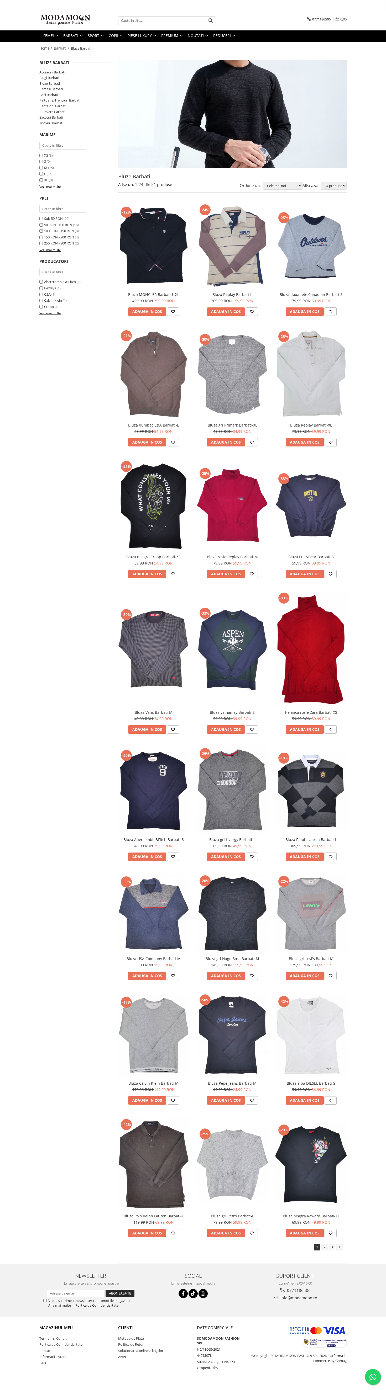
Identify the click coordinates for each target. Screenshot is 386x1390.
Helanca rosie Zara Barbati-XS (311, 712)
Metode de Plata (131, 1338)
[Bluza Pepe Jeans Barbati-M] (232, 1035)
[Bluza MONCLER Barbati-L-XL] (153, 246)
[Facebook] (183, 1293)
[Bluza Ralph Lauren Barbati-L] (311, 790)
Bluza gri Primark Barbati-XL (232, 425)
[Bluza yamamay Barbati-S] (232, 649)
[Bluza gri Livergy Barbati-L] (232, 790)
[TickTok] (193, 1293)
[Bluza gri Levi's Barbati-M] (311, 914)
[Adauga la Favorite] (173, 311)
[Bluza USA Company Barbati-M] (153, 914)
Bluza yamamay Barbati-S (232, 712)
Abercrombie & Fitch (60, 281)
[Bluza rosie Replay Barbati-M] (232, 506)
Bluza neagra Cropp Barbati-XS (153, 556)
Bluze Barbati (49, 83)
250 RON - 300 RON (59, 243)
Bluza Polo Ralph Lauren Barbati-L (154, 1215)
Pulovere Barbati (52, 111)
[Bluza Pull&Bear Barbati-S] (311, 506)
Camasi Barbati (51, 89)
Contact (45, 1350)
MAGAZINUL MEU (56, 1327)
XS (46, 155)
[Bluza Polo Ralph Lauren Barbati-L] (153, 1164)
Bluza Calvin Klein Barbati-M (153, 1083)
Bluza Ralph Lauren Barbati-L (311, 839)
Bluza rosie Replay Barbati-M (232, 556)
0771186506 (298, 1290)
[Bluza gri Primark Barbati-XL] (232, 375)
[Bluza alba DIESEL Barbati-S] (311, 1036)
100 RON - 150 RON (59, 230)
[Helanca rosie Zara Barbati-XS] (311, 649)
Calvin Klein (53, 300)
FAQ (42, 1363)
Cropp (49, 306)
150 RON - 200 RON (59, 237)
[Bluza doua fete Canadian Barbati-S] (311, 246)
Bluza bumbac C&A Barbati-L (153, 425)
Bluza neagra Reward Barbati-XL (311, 1215)
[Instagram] (203, 1293)
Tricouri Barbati (51, 123)
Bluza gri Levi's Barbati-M (311, 958)
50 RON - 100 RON (58, 224)
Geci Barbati (48, 94)
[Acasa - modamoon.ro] (65, 20)
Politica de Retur (131, 1344)
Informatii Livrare (52, 1356)
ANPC (122, 1356)
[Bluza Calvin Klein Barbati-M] (153, 1035)
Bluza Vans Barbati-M (154, 712)
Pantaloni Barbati (52, 106)
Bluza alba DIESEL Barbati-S (311, 1083)
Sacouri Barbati (51, 117)
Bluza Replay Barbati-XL (311, 425)
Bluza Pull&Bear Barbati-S (311, 556)
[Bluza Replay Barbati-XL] (311, 374)
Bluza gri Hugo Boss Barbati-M (232, 958)
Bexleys (50, 288)
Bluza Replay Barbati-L (232, 294)
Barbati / (62, 48)
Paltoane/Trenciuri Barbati (59, 100)
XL (46, 180)
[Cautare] (210, 20)
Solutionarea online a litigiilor (140, 1350)
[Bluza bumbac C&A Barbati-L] (153, 374)
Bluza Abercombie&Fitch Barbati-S (153, 839)
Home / (46, 48)
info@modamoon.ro (298, 1297)
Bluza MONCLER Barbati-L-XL (153, 294)
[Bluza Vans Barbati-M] (153, 649)
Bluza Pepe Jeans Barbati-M (232, 1083)
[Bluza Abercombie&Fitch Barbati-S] (153, 791)
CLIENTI (125, 1327)
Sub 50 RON (53, 218)
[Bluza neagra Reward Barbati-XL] (311, 1164)
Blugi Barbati (49, 77)
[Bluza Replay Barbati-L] (232, 246)
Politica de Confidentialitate (96, 1305)
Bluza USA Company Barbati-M (154, 958)
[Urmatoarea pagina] (339, 1247)
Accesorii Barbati (52, 72)
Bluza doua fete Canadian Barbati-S (311, 294)
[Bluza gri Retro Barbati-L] (232, 1164)
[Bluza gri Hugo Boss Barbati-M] (232, 914)
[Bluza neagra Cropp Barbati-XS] (153, 506)
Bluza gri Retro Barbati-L (232, 1215)
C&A (47, 294)
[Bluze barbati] (232, 114)
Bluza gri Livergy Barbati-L (232, 839)
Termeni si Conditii (53, 1338)
